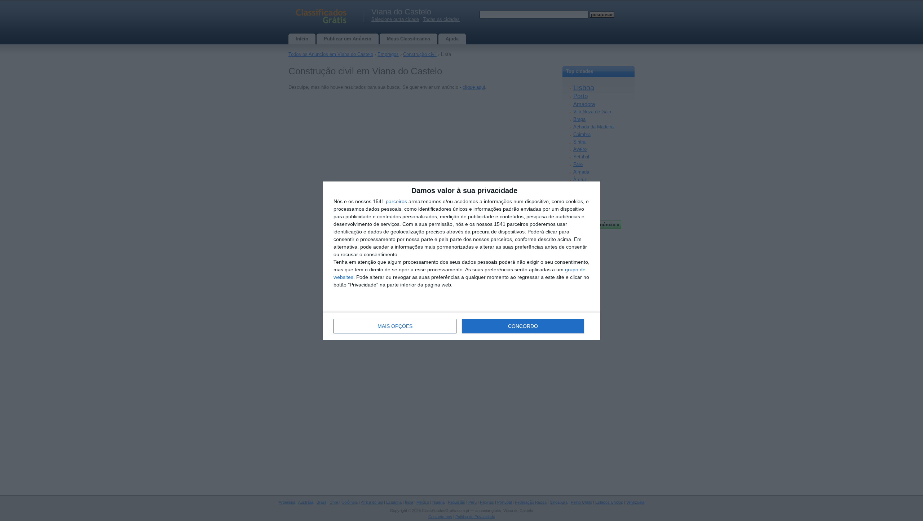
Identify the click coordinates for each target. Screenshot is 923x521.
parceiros (396, 201)
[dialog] (461, 260)
